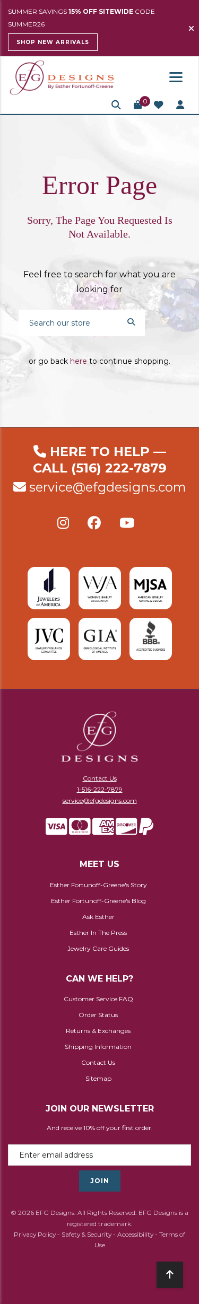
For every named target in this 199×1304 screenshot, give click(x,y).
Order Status (98, 1015)
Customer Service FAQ (98, 999)
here (78, 361)
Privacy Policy (35, 1234)
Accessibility (135, 1234)
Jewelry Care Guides (98, 948)
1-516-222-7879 (100, 789)
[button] (116, 105)
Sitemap (98, 1078)
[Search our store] (131, 321)
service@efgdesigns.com (107, 487)
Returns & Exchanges (98, 1031)
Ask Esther (98, 917)
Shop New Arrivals (52, 42)
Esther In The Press (98, 933)
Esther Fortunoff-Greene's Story (98, 885)
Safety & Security (86, 1234)
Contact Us (100, 778)
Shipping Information (98, 1047)
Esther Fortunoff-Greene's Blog (98, 901)
